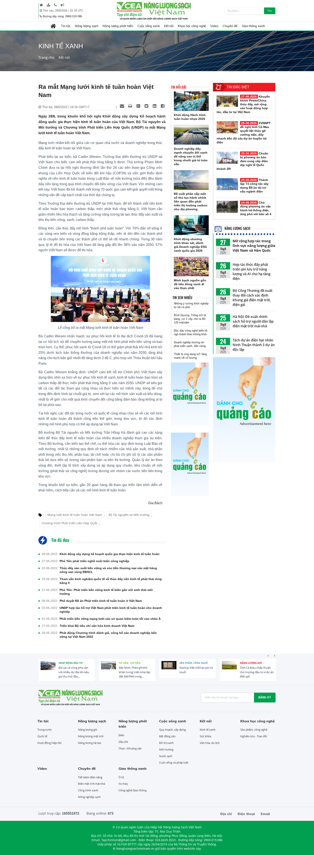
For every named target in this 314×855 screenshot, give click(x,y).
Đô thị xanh (166, 743)
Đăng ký (264, 697)
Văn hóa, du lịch (209, 743)
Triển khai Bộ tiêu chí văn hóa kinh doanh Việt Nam (97, 625)
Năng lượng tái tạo (89, 743)
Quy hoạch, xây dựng (172, 730)
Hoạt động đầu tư (71, 662)
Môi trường (166, 749)
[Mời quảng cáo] (62, 5)
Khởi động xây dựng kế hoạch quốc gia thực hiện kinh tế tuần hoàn (110, 554)
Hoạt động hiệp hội (49, 743)
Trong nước (44, 730)
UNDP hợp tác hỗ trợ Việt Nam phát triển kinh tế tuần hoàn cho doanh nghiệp (111, 609)
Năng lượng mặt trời (90, 736)
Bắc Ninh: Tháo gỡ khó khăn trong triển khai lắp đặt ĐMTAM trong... (134, 672)
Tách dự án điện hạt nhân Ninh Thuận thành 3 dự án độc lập (254, 345)
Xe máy (123, 784)
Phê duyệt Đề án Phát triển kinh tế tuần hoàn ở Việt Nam (101, 600)
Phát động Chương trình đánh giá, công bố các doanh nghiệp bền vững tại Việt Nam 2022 (108, 634)
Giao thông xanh (253, 26)
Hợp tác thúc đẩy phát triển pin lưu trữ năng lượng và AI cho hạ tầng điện (251, 271)
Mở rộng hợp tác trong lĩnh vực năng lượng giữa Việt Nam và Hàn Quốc (254, 246)
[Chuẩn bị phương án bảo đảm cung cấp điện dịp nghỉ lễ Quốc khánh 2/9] (227, 158)
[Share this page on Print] (130, 106)
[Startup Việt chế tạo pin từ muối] (168, 668)
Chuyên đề (230, 26)
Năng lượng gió (251, 662)
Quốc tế (42, 736)
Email (265, 814)
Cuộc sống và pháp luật (173, 762)
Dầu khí (123, 742)
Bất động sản (167, 736)
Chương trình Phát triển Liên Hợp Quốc (69, 523)
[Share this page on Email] (122, 106)
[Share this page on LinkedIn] (154, 106)
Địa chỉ (226, 814)
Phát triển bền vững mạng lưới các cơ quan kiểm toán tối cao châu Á (110, 618)
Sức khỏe (205, 736)
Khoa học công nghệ (192, 26)
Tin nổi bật (178, 87)
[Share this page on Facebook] (163, 106)
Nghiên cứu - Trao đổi (253, 736)
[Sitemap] (48, 5)
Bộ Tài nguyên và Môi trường (129, 515)
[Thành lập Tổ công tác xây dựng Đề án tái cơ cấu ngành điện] (227, 184)
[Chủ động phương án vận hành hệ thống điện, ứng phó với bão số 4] (227, 207)
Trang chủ (46, 57)
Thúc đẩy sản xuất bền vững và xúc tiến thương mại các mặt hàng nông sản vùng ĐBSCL (108, 570)
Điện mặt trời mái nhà (91, 784)
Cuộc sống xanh (148, 26)
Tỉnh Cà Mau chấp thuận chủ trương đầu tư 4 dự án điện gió (257, 672)
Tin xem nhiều (182, 297)
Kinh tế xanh (208, 730)
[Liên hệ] (55, 5)
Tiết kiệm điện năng (90, 777)
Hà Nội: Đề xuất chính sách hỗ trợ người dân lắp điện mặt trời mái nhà (253, 321)
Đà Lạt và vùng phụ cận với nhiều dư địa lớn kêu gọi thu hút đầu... (74, 672)
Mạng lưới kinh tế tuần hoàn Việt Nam (74, 515)
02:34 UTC (76, 10)
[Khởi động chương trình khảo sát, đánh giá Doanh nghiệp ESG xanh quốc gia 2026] (191, 225)
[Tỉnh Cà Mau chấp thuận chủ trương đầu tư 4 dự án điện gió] (229, 668)
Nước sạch (165, 756)
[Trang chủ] (41, 5)
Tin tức (65, 26)
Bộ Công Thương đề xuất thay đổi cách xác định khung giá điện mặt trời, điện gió (252, 297)
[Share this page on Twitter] (146, 106)
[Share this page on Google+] (138, 106)
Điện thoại (246, 814)
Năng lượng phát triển (118, 26)
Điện (121, 735)
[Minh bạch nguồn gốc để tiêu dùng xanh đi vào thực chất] (191, 266)
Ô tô (121, 777)
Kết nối (168, 26)
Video (214, 26)
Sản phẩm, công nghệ (193, 662)
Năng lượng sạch (86, 26)
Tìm (269, 11)
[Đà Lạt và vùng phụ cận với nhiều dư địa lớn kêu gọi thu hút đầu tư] (48, 668)
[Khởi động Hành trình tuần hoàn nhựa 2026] (191, 101)
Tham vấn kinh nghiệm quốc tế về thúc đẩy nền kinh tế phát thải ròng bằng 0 (111, 581)
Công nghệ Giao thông (133, 790)
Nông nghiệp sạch (89, 797)
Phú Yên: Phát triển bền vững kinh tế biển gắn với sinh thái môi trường (106, 591)
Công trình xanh (88, 790)
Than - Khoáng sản (130, 748)
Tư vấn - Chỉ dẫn (129, 662)
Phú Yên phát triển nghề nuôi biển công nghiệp (94, 561)
